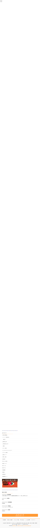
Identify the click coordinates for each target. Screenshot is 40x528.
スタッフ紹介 (4, 448)
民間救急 (3, 503)
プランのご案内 (5, 452)
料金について (4, 463)
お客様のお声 (4, 441)
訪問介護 (3, 474)
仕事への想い (4, 456)
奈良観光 (3, 510)
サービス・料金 (16, 519)
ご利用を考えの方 (5, 443)
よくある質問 (28, 519)
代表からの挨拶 (9, 519)
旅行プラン (4, 467)
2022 (3, 499)
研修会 (3, 472)
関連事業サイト (5, 476)
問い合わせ (22, 519)
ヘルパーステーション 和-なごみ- (7, 507)
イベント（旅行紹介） (6, 437)
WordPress (14, 525)
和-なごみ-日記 (4, 461)
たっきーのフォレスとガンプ (7, 450)
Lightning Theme (19, 525)
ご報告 (8, 498)
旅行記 (4, 439)
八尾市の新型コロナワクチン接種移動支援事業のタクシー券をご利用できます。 (15, 495)
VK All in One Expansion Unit (27, 525)
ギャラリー (33, 519)
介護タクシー (4, 454)
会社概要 (4, 519)
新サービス (4, 465)
